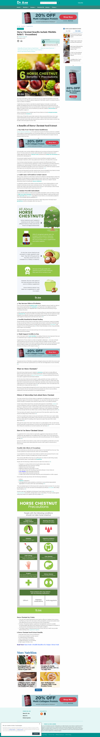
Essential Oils (40, 7)
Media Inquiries (27, 717)
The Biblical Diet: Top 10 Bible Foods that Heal (75, 60)
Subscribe (80, 2)
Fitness (54, 7)
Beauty (47, 7)
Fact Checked (20, 28)
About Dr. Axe (26, 713)
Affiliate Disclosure (60, 734)
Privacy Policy (44, 734)
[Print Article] (21, 41)
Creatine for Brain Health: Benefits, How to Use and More (49, 667)
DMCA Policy (68, 734)
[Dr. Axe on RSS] (41, 714)
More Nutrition (27, 652)
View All (38, 689)
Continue (36, 733)
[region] (21, 729)
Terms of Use (51, 734)
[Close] (39, 724)
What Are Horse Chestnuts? (48, 48)
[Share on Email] (18, 41)
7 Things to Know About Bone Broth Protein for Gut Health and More (26, 684)
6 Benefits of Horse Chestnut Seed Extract (28, 48)
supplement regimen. (34, 629)
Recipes (32, 7)
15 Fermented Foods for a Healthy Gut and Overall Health (76, 35)
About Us (25, 715)
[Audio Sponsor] (50, 45)
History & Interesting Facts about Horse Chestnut (30, 49)
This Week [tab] (78, 31)
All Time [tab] (68, 31)
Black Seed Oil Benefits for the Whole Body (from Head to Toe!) (76, 48)
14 (58, 409)
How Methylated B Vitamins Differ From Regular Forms (48, 684)
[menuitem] (19, 7)
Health (18, 7)
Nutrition (25, 7)
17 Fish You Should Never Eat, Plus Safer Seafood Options (76, 54)
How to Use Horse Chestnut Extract (26, 51)
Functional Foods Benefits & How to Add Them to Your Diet (26, 667)
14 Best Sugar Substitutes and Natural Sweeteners (76, 41)
